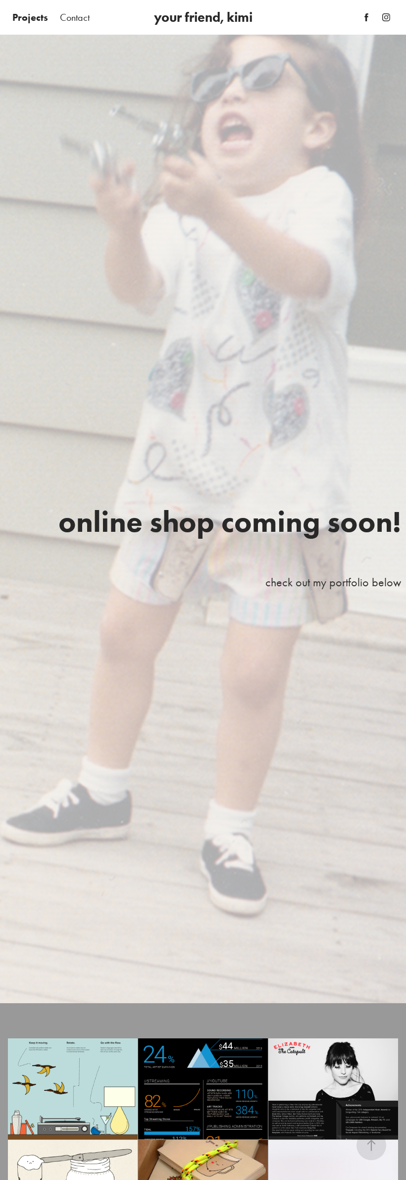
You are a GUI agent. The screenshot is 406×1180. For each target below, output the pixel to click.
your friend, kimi (203, 17)
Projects (30, 17)
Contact (75, 17)
